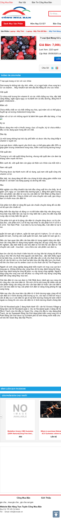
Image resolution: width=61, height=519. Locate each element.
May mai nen (22, 276)
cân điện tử (18, 194)
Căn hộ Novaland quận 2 (10, 307)
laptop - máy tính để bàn (36, 31)
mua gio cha (13, 502)
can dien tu (51, 247)
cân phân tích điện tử (30, 287)
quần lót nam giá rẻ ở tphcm (35, 234)
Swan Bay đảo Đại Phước (20, 318)
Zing (57, 68)
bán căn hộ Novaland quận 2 (17, 309)
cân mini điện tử (18, 282)
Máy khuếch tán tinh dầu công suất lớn (31, 189)
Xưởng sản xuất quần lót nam (25, 236)
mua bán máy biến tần (9, 214)
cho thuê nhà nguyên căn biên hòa (27, 256)
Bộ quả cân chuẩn (32, 205)
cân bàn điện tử (30, 240)
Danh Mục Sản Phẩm (13, 24)
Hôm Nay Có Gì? (38, 24)
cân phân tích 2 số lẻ (17, 223)
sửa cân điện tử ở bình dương (33, 300)
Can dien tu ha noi (29, 225)
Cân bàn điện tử (7, 280)
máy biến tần (10, 196)
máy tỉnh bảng (55, 31)
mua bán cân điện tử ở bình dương (31, 293)
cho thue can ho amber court (18, 262)
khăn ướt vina (30, 196)
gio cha (3, 502)
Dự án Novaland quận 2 (40, 309)
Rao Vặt (22, 2)
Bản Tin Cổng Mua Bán (42, 2)
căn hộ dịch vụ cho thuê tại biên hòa (21, 260)
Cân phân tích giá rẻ (8, 220)
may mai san (18, 273)
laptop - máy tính (17, 31)
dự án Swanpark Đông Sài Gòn (19, 313)
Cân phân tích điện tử (9, 205)
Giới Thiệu (46, 498)
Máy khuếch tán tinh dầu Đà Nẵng (29, 88)
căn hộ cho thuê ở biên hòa (19, 253)
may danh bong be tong (14, 271)
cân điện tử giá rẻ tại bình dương (28, 298)
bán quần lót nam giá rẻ (49, 236)
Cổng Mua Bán (6, 2)
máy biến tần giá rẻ (19, 216)
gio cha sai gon (26, 502)
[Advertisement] (30, 350)
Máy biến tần (5, 211)
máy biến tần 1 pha (37, 214)
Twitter (52, 68)
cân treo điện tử (31, 245)
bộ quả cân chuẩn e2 (12, 207)
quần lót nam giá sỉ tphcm (11, 234)
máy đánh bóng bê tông (50, 269)
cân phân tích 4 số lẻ (50, 223)
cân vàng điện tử (11, 242)
